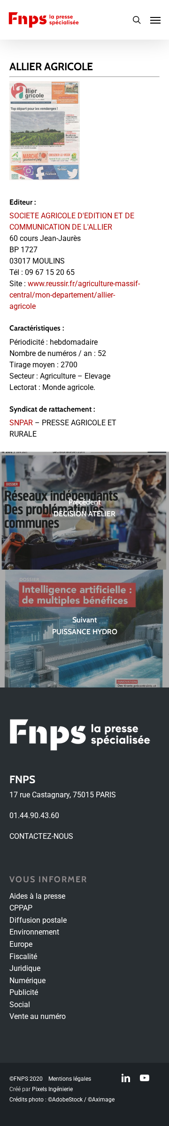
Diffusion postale (38, 920)
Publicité (23, 992)
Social (19, 1004)
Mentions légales (69, 1079)
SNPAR (21, 422)
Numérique (27, 980)
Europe (20, 944)
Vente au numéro (37, 1016)
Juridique (24, 968)
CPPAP (20, 907)
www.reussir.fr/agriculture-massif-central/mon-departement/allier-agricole (74, 295)
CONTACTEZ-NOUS (41, 836)
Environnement (34, 931)
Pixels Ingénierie (52, 1089)
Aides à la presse (37, 896)
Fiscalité (23, 956)
